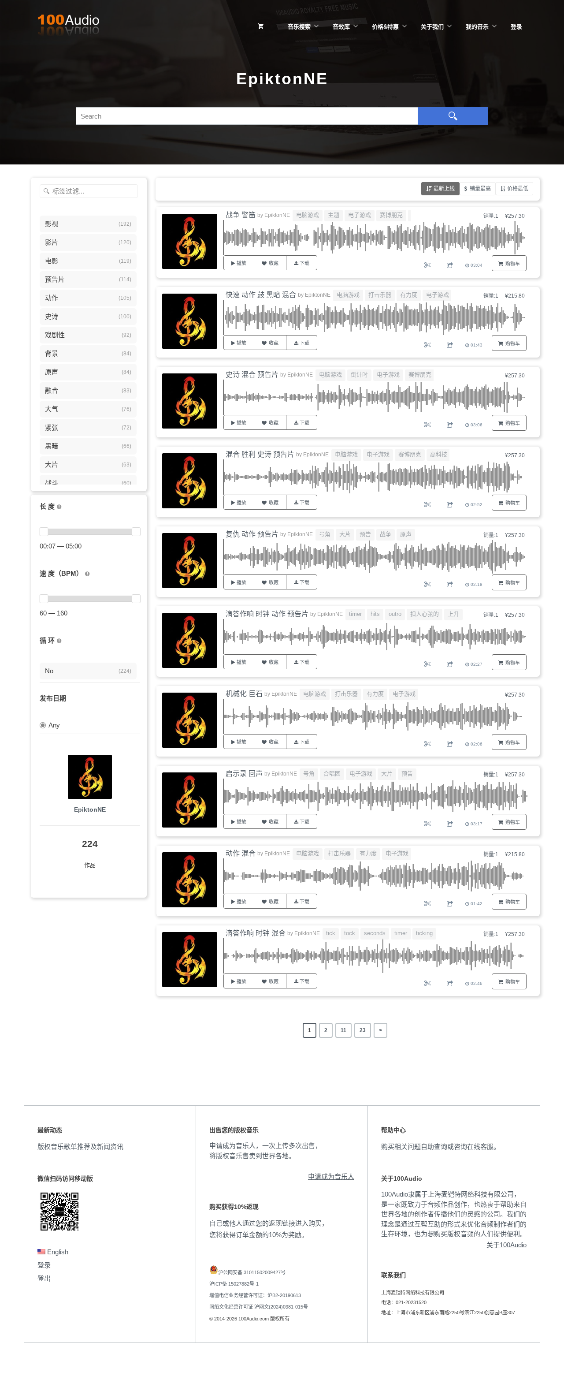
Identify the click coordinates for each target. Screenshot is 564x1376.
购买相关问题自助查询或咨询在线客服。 (440, 1146)
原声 (406, 534)
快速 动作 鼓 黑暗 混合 (261, 294)
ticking (424, 933)
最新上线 (444, 189)
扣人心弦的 (424, 614)
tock (349, 933)
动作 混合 (241, 853)
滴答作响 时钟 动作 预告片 (267, 614)
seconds (375, 933)
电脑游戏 (307, 215)
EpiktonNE (90, 809)
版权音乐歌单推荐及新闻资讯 (80, 1146)
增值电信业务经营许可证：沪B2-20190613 (255, 1295)
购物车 (512, 263)
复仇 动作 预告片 (252, 534)
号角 (324, 534)
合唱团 (332, 773)
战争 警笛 (241, 215)
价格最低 (517, 189)
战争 (385, 534)
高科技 (438, 454)
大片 (345, 534)
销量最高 (480, 189)
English (56, 1252)
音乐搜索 (299, 26)
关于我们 (432, 26)
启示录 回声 (244, 773)
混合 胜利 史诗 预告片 (260, 454)
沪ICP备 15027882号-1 (234, 1284)
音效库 (341, 26)
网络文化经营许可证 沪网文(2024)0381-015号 (258, 1306)
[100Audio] (68, 27)
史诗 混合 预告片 (252, 374)
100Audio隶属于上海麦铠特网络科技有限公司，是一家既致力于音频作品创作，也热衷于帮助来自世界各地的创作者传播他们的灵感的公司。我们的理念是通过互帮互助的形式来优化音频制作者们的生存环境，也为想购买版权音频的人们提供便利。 (454, 1214)
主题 (333, 215)
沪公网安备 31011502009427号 (252, 1272)
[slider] (43, 531)
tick (330, 933)
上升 (453, 614)
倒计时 (359, 374)
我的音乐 (477, 26)
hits (375, 614)
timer (355, 614)
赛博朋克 (391, 215)
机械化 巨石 (244, 693)
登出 (44, 1278)
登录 (516, 26)
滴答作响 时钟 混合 (256, 933)
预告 (365, 534)
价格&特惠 (385, 26)
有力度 (408, 294)
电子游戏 (359, 215)
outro (395, 614)
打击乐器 (379, 294)
